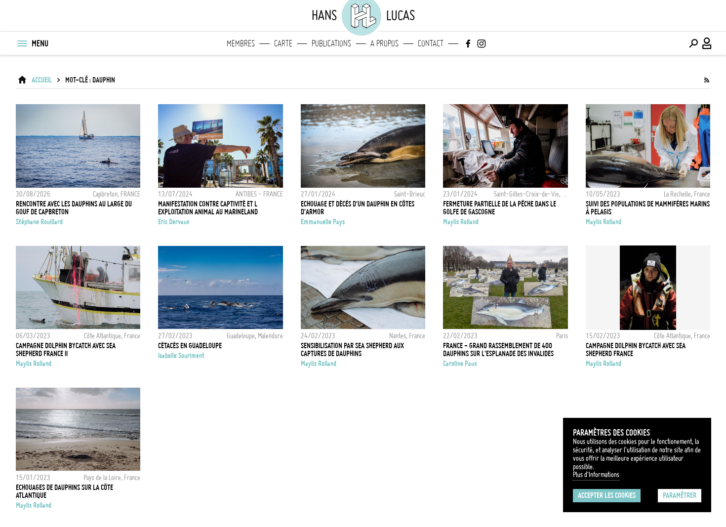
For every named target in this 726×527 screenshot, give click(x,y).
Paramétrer (679, 495)
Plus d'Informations (596, 474)
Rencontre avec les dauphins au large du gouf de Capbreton (74, 208)
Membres (241, 43)
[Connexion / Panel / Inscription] (707, 43)
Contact (431, 43)
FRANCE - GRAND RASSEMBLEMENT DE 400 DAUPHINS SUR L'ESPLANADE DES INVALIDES (498, 350)
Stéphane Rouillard (39, 221)
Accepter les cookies (607, 495)
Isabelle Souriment (181, 355)
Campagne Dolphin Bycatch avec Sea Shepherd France (636, 350)
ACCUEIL (42, 80)
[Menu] (22, 43)
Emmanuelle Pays (323, 221)
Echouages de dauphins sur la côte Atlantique (64, 491)
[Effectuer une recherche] (693, 43)
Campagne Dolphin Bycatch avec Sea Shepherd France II (66, 350)
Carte (283, 43)
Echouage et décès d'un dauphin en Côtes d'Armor (357, 208)
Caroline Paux (460, 363)
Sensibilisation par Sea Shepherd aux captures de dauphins (352, 350)
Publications (331, 43)
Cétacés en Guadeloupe (190, 346)
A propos (384, 43)
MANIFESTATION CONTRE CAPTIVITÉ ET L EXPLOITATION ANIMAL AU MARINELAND (208, 208)
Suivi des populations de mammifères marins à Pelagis (648, 208)
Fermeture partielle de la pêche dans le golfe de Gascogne (499, 208)
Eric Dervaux (174, 221)
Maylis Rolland (461, 221)
